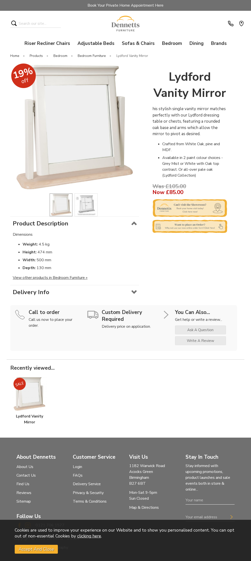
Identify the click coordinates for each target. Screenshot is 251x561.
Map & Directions (144, 507)
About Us (24, 467)
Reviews (23, 493)
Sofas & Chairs (138, 43)
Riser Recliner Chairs (47, 43)
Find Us (22, 484)
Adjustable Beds (95, 43)
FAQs (78, 475)
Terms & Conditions (90, 501)
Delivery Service (87, 484)
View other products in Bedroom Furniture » (50, 277)
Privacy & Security (88, 493)
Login (77, 467)
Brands (219, 43)
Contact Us (26, 475)
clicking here (89, 536)
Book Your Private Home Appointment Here (125, 5)
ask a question (200, 329)
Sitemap (23, 501)
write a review (200, 340)
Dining (196, 43)
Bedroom (172, 43)
